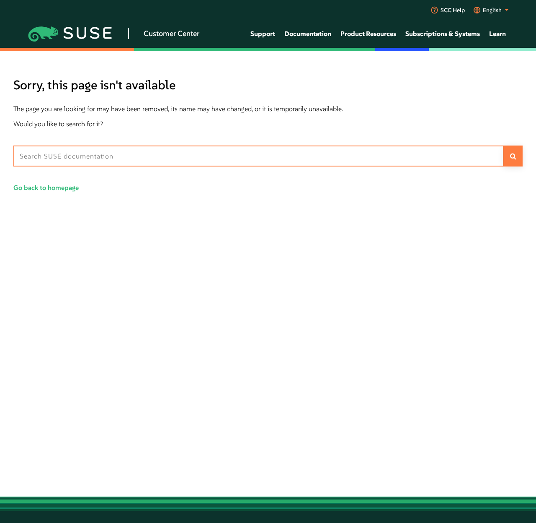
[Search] (513, 156)
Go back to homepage (46, 187)
